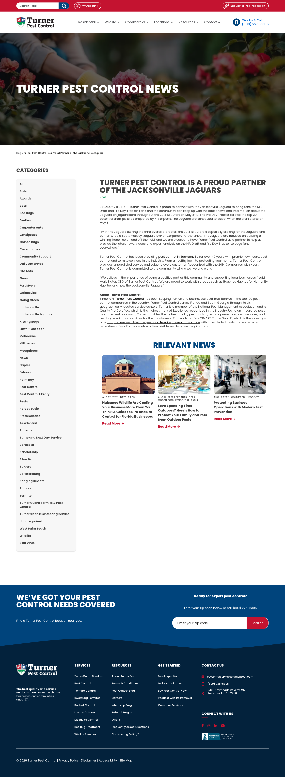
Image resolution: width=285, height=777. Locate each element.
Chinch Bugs (29, 242)
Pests (24, 401)
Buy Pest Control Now (172, 691)
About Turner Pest (124, 676)
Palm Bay (27, 380)
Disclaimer (88, 760)
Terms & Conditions (125, 683)
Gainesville (28, 293)
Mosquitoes (29, 351)
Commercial (135, 22)
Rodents (26, 430)
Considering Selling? (125, 734)
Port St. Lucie (29, 409)
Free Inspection (168, 676)
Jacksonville (29, 307)
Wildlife (110, 22)
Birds (131, 397)
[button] (64, 5)
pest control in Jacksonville (178, 257)
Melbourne (28, 336)
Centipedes (28, 235)
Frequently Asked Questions (130, 727)
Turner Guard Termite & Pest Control (41, 505)
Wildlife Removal (85, 734)
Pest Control (29, 387)
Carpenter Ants (31, 227)
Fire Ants (26, 271)
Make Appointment (171, 683)
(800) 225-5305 (245, 608)
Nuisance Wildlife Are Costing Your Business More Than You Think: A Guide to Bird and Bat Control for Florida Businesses (127, 409)
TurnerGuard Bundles (88, 676)
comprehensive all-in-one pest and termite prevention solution (153, 322)
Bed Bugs (27, 213)
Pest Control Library (34, 394)
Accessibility (108, 760)
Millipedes (27, 343)
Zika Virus (27, 543)
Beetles (25, 220)
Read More (111, 423)
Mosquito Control (86, 720)
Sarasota (27, 445)
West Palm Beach (33, 528)
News (24, 358)
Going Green (29, 300)
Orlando (26, 372)
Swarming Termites (87, 698)
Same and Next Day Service (41, 437)
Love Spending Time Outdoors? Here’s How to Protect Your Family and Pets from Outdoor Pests (182, 412)
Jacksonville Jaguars (36, 314)
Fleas (24, 278)
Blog (18, 153)
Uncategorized (31, 521)
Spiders (25, 466)
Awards (25, 198)
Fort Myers (27, 285)
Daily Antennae (31, 264)
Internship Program (124, 705)
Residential (87, 22)
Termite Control (85, 691)
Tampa (25, 488)
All (21, 184)
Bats (23, 206)
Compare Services (170, 705)
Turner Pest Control (129, 299)
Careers (117, 698)
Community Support (35, 256)
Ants (23, 191)
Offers (116, 720)
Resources (187, 22)
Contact (211, 22)
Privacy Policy (69, 760)
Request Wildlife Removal (175, 698)
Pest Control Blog (123, 691)
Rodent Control (84, 705)
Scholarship (29, 452)
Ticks (194, 400)
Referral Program (123, 712)
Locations (162, 22)
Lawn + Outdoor (32, 329)
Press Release (30, 416)
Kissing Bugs (29, 322)
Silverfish (26, 459)
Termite (26, 495)
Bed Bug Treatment (87, 727)
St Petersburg (30, 474)
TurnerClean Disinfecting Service (44, 514)
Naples (25, 365)
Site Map (125, 760)
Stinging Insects (32, 481)
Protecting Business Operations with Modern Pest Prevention (238, 407)
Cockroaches (30, 249)
